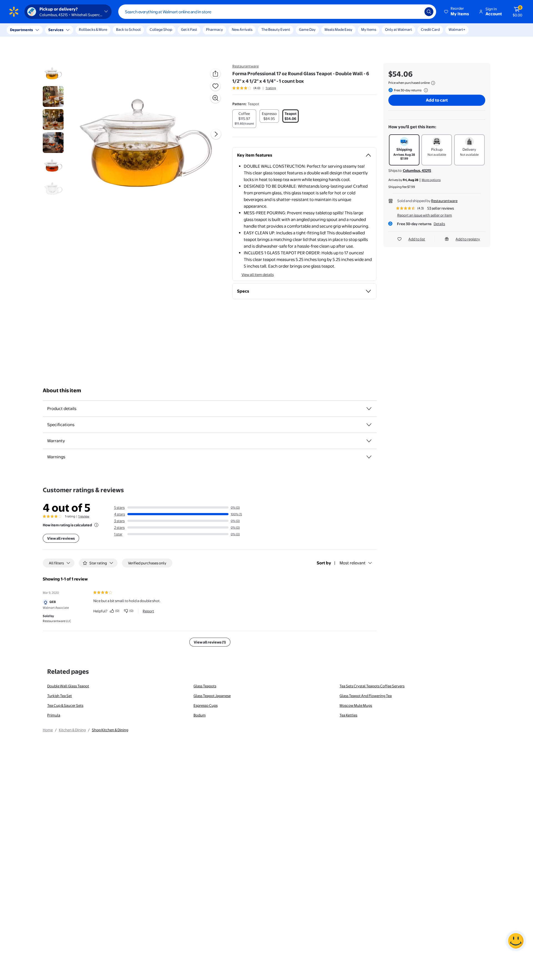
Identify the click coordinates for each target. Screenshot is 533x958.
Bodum (199, 715)
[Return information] (424, 90)
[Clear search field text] (416, 11)
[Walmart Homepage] (14, 11)
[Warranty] (369, 440)
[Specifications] (369, 424)
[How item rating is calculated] (96, 525)
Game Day (307, 29)
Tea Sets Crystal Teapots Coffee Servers (372, 686)
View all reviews (61, 538)
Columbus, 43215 (417, 170)
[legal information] (433, 83)
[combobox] (277, 11)
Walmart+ (457, 29)
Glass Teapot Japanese (212, 695)
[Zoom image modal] (215, 98)
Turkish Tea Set (59, 695)
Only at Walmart (398, 29)
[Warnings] (369, 456)
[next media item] (216, 134)
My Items (368, 29)
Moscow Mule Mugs (356, 705)
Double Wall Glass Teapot (68, 686)
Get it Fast (189, 29)
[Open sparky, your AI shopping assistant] (515, 940)
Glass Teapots (204, 686)
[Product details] (369, 408)
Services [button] (55, 29)
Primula (53, 715)
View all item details (258, 274)
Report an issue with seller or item (424, 215)
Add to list (416, 239)
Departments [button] (21, 29)
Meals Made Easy (338, 29)
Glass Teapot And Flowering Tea (366, 695)
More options (431, 180)
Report (148, 611)
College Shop (161, 29)
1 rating (271, 88)
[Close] (102, 30)
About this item (62, 390)
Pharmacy (214, 29)
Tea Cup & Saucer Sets (65, 705)
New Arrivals (242, 29)
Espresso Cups (205, 705)
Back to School (128, 29)
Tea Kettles (348, 715)
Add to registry (468, 239)
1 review (83, 516)
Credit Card (430, 29)
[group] (254, 88)
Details (439, 224)
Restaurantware (245, 66)
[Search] (428, 11)
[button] (457, 11)
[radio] (244, 118)
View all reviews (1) (210, 642)
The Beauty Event (275, 29)
